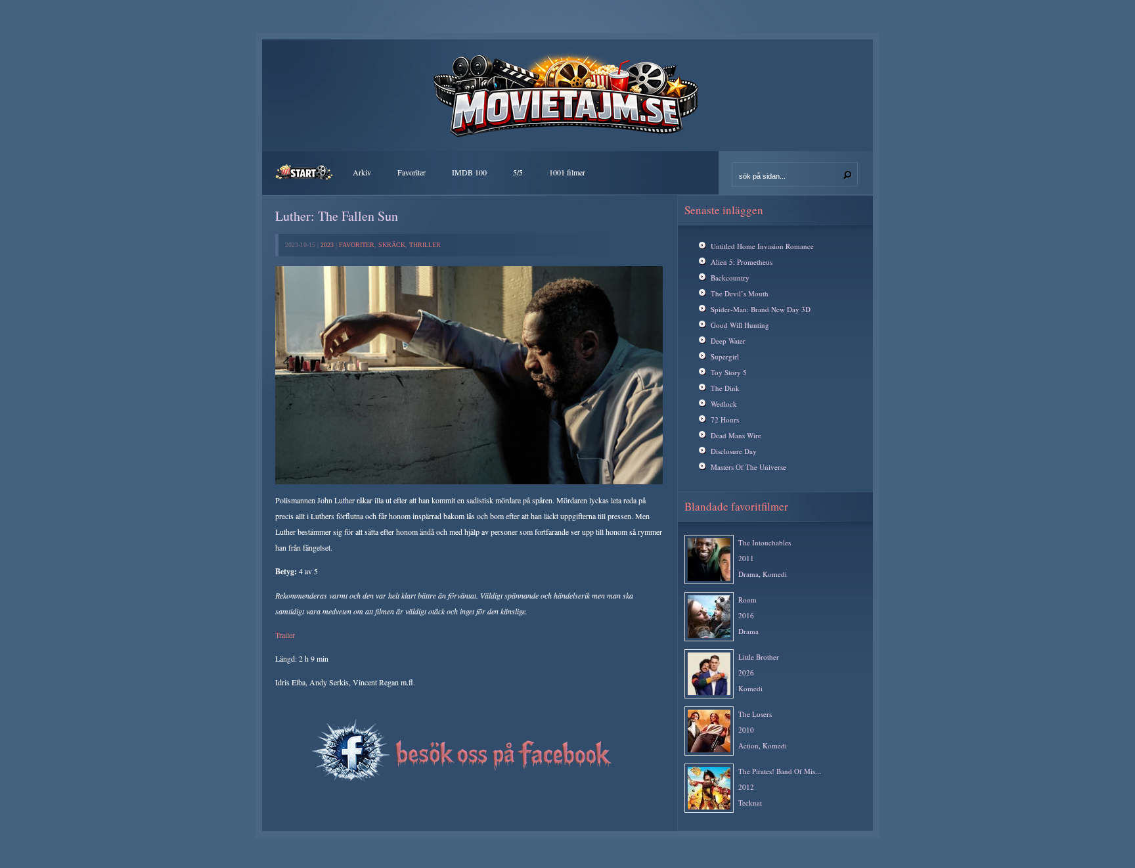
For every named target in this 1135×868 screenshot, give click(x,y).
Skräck (391, 244)
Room (747, 600)
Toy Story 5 (729, 372)
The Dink (725, 388)
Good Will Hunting (740, 325)
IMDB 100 (469, 172)
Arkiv (362, 172)
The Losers (755, 714)
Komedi (775, 574)
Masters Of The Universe (748, 467)
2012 (746, 787)
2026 (746, 672)
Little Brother (758, 657)
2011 (746, 558)
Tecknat (750, 803)
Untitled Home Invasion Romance (762, 246)
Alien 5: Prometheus (741, 262)
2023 (327, 244)
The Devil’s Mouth (739, 293)
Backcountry (730, 278)
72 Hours (725, 419)
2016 (746, 615)
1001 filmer (567, 172)
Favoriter (411, 172)
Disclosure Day (734, 451)
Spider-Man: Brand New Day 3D (761, 309)
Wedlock (724, 404)
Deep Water (728, 341)
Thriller (425, 244)
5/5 (518, 172)
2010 (746, 730)
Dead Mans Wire (736, 435)
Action (748, 745)
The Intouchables (764, 542)
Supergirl (725, 356)
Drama (748, 574)
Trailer (285, 634)
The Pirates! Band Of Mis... (779, 771)
